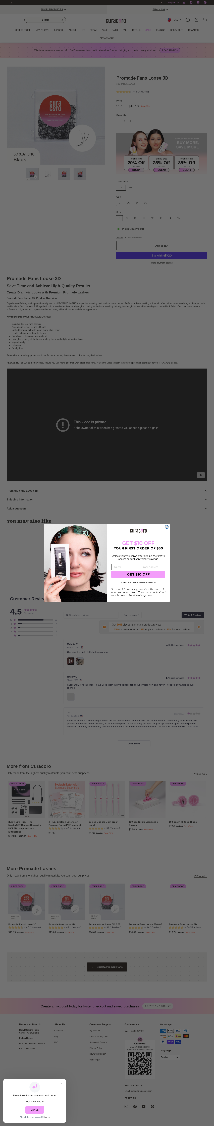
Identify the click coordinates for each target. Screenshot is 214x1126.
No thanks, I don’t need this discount (138, 582)
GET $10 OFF (138, 574)
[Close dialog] (166, 527)
